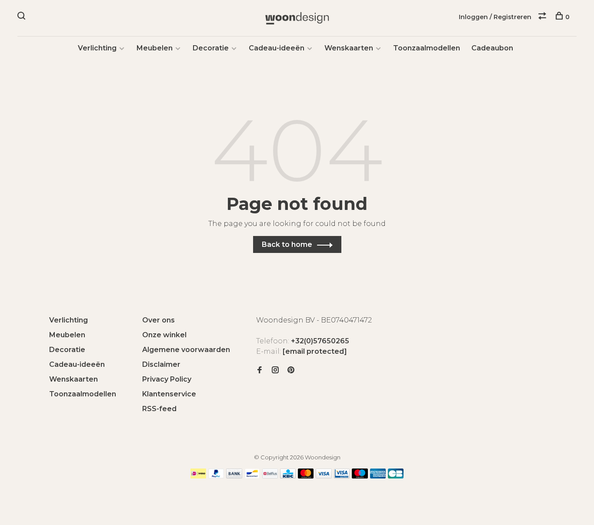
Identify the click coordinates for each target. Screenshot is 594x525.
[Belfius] (270, 476)
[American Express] (378, 476)
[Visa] (324, 476)
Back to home (287, 244)
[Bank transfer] (234, 476)
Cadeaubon (492, 48)
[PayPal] (216, 476)
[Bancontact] (252, 476)
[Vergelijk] (543, 17)
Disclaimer (161, 364)
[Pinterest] (290, 370)
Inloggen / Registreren (495, 17)
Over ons (158, 320)
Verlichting (97, 48)
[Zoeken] (22, 17)
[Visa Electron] (342, 476)
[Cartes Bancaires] (396, 476)
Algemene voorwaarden (186, 350)
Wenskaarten (348, 48)
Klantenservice (169, 394)
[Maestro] (360, 476)
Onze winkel (164, 335)
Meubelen (155, 48)
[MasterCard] (306, 476)
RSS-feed (159, 409)
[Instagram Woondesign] (275, 370)
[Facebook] (259, 370)
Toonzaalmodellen (426, 48)
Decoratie (211, 48)
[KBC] (288, 476)
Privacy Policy (166, 379)
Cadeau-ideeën (276, 48)
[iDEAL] (198, 476)
